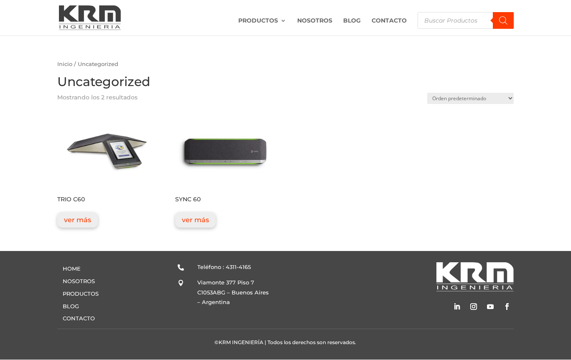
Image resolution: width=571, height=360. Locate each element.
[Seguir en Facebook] (507, 306)
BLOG (71, 306)
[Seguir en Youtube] (490, 306)
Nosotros (314, 21)
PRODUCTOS (81, 293)
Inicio (64, 64)
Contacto (389, 21)
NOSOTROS (79, 281)
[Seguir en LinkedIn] (457, 306)
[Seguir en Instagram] (473, 306)
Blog (352, 21)
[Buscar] (503, 20)
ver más (77, 220)
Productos (258, 21)
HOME (72, 268)
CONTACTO (79, 318)
